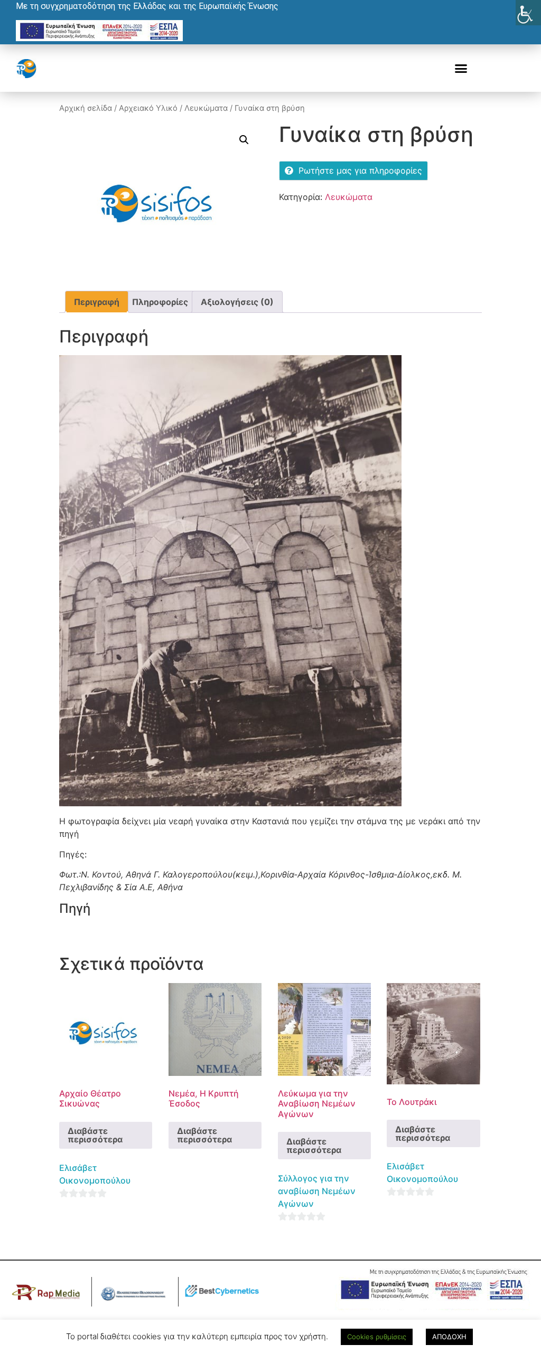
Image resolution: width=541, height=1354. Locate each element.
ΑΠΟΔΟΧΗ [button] (449, 1336)
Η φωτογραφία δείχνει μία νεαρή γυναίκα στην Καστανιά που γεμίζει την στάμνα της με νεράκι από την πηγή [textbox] (269, 827)
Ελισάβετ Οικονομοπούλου (94, 1174)
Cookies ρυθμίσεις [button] (376, 1336)
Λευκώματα (206, 108)
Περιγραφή (96, 302)
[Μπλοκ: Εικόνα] (270, 580)
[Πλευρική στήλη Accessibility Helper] (528, 12)
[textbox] (270, 880)
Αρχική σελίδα (85, 108)
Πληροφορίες (160, 302)
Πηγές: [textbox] (73, 854)
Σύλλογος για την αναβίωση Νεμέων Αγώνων (317, 1191)
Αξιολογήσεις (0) (237, 302)
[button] (461, 69)
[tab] (96, 302)
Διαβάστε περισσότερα (95, 1135)
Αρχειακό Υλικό (148, 108)
